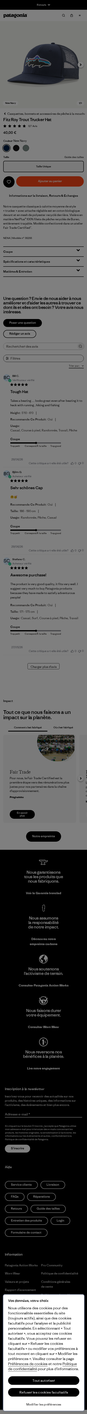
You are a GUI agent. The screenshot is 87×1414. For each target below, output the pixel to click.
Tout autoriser (43, 1380)
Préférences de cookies (28, 1363)
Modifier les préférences (43, 1404)
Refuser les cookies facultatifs (43, 1392)
